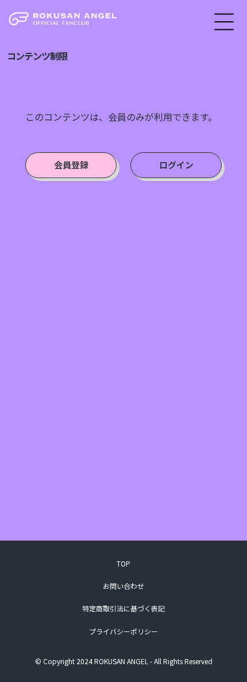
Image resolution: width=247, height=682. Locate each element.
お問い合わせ (123, 586)
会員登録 (71, 165)
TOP (123, 563)
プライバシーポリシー (123, 631)
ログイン (176, 165)
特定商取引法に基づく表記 (123, 608)
